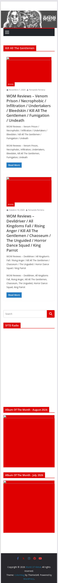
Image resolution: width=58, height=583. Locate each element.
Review (10, 84)
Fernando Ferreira (37, 90)
